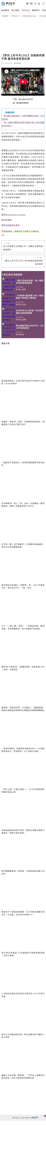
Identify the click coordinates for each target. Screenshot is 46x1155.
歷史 (3, 235)
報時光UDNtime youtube (13, 214)
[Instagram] (35, 3)
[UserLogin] (39, 3)
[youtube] (27, 3)
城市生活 (26, 10)
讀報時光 (36, 10)
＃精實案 (4, 16)
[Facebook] (31, 3)
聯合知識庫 (6, 219)
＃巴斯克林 (14, 16)
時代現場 (15, 10)
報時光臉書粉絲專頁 (10, 225)
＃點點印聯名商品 (29, 16)
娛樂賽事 (5, 10)
